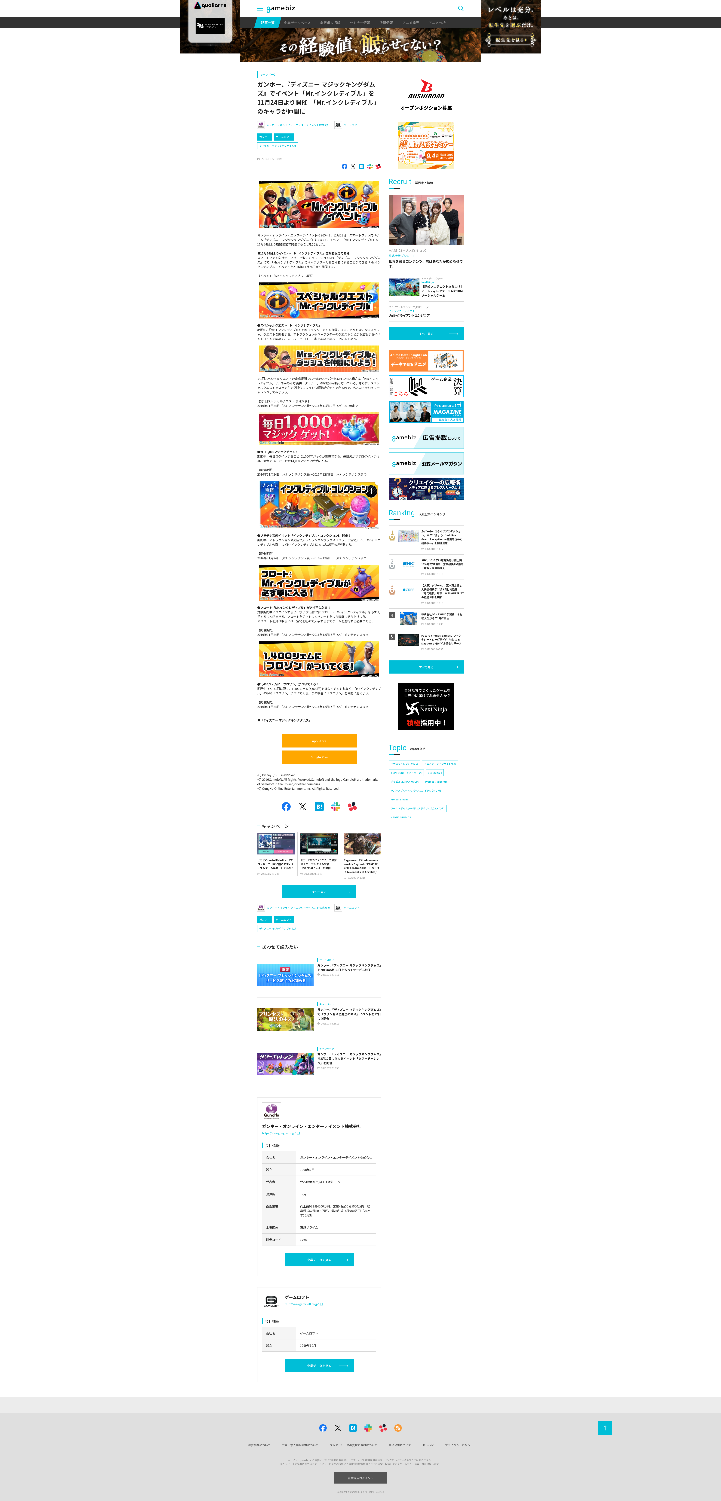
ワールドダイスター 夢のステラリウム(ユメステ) (417, 808)
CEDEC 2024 (435, 773)
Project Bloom (399, 799)
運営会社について (259, 1445)
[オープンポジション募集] (426, 94)
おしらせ (428, 1445)
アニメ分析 (437, 22)
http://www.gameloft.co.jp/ (302, 1304)
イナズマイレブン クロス (404, 764)
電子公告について (400, 1445)
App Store (319, 741)
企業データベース (297, 22)
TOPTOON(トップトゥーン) (406, 773)
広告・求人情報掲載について (300, 1445)
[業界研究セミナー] (426, 145)
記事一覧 (268, 22)
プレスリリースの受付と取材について (353, 1445)
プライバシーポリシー (459, 1445)
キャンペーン (268, 74)
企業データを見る (319, 1260)
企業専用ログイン (359, 1478)
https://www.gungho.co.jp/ (279, 1133)
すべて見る (319, 892)
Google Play (319, 757)
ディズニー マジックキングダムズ (277, 146)
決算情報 (386, 22)
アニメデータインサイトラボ (440, 764)
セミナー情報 (360, 22)
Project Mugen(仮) (436, 781)
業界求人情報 (330, 22)
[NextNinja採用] (426, 706)
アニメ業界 (410, 22)
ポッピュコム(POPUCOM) (405, 781)
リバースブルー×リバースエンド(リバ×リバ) (416, 790)
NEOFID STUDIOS (401, 817)
